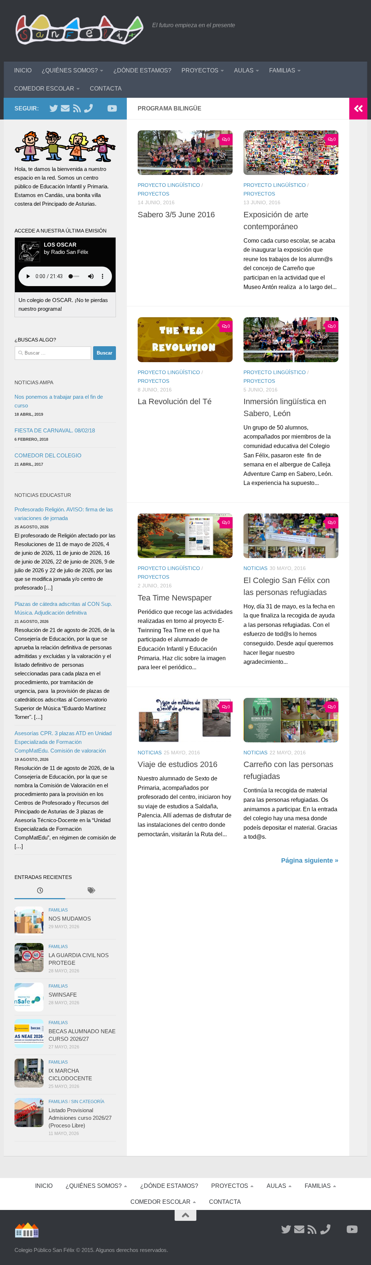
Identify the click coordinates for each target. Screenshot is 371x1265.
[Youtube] (111, 108)
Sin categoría (87, 1101)
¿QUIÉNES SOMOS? (70, 70)
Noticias (255, 568)
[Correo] (65, 108)
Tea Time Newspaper (175, 597)
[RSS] (76, 108)
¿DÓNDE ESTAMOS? (142, 70)
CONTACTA (106, 88)
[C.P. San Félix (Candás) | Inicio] (79, 30)
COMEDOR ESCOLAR (44, 88)
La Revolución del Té (175, 401)
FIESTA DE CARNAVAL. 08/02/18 (54, 430)
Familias (58, 910)
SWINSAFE (63, 995)
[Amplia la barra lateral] (358, 109)
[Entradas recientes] (39, 891)
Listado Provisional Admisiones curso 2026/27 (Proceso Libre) (80, 1117)
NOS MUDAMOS (70, 919)
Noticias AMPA (33, 382)
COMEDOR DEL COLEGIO (48, 455)
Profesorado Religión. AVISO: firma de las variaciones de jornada (63, 513)
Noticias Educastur (42, 495)
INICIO (23, 70)
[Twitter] (53, 108)
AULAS (244, 70)
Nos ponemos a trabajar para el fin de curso (58, 401)
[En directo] (100, 109)
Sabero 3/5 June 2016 (176, 214)
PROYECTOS (200, 70)
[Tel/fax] (88, 108)
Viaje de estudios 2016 (177, 764)
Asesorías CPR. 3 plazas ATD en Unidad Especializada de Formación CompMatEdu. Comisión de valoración (63, 742)
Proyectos (153, 194)
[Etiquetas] (90, 891)
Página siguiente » (309, 860)
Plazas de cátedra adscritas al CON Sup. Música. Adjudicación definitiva (63, 608)
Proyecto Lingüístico (169, 185)
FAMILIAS (282, 70)
